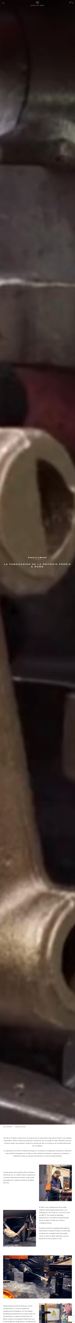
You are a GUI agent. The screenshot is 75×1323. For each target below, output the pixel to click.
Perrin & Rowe (7, 1126)
